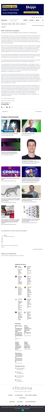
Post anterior (4, 111)
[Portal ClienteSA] (15, 376)
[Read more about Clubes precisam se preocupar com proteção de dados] (31, 191)
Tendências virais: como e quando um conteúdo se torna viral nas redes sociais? (31, 220)
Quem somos (12, 401)
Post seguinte (38, 111)
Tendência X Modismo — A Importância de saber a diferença (30, 161)
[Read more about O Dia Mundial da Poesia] (31, 125)
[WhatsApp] (12, 107)
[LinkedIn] (9, 107)
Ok (22, 410)
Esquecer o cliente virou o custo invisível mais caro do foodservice (29, 303)
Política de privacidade (30, 401)
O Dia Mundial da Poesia (28, 133)
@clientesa (19, 372)
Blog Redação (15, 32)
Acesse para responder (37, 249)
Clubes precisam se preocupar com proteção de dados (31, 200)
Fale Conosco (20, 401)
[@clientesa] (15, 372)
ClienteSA (25, 20)
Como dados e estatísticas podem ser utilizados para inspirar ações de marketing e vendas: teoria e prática (10, 221)
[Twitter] (4, 107)
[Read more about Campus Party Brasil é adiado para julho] (10, 171)
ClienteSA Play (22, 397)
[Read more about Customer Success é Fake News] (10, 125)
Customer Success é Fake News (9, 133)
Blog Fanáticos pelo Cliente (8, 135)
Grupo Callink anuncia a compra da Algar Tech (27, 344)
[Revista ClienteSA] (15, 368)
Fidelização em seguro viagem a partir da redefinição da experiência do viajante (29, 292)
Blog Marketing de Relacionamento (30, 163)
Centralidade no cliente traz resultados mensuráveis (29, 270)
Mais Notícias (11, 154)
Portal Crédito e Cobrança (31, 395)
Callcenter (31, 20)
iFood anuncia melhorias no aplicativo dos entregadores (27, 330)
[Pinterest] (7, 107)
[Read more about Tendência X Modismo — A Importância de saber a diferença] (31, 148)
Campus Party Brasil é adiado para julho (10, 179)
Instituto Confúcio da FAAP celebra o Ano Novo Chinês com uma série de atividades (10, 199)
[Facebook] (1, 107)
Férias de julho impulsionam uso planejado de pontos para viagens (20, 316)
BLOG (11, 32)
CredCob (37, 20)
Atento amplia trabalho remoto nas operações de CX (18, 345)
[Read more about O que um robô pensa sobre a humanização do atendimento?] (10, 144)
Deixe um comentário (23, 32)
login (11, 255)
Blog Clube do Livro (27, 135)
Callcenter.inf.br (19, 395)
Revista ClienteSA (20, 368)
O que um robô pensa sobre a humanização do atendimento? (9, 153)
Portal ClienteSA (20, 376)
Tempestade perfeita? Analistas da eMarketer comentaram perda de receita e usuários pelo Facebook (31, 179)
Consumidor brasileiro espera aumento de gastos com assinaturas (29, 280)
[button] (43, 20)
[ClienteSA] (15, 380)
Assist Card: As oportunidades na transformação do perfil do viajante (20, 291)
